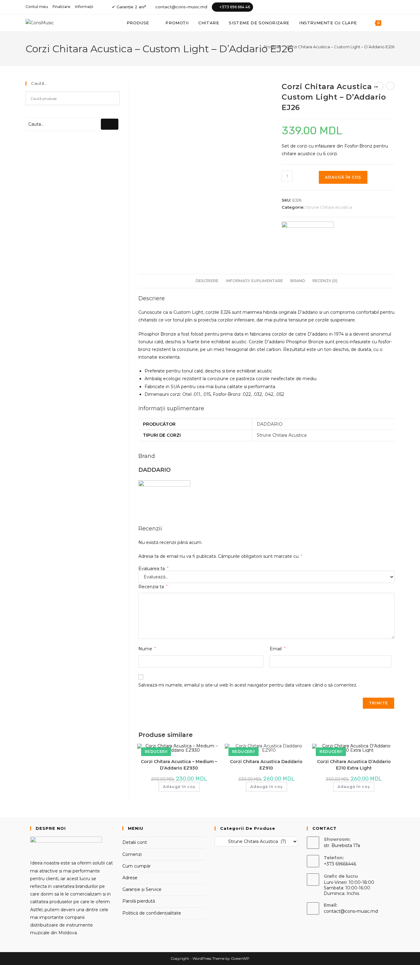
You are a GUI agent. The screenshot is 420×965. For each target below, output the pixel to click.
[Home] (256, 46)
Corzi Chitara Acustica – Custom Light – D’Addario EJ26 (340, 46)
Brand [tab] (297, 280)
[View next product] (390, 85)
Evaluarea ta (153, 568)
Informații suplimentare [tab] (254, 280)
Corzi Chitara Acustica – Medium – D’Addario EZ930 (179, 765)
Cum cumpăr (136, 866)
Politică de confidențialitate (151, 913)
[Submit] (109, 124)
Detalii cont (134, 842)
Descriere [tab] (207, 280)
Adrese (129, 877)
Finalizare (61, 6)
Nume (147, 649)
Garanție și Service (141, 889)
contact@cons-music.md (181, 6)
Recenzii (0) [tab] (325, 280)
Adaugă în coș (343, 177)
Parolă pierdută (138, 901)
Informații (84, 6)
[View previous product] (379, 85)
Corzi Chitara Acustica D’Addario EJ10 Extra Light (354, 765)
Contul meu (37, 6)
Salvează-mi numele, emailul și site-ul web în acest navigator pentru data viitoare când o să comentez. (247, 685)
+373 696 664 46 (235, 7)
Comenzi (132, 854)
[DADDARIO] (308, 238)
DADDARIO (270, 424)
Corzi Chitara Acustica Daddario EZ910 (266, 765)
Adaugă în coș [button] (179, 786)
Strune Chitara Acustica (329, 207)
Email (277, 649)
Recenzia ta (153, 586)
